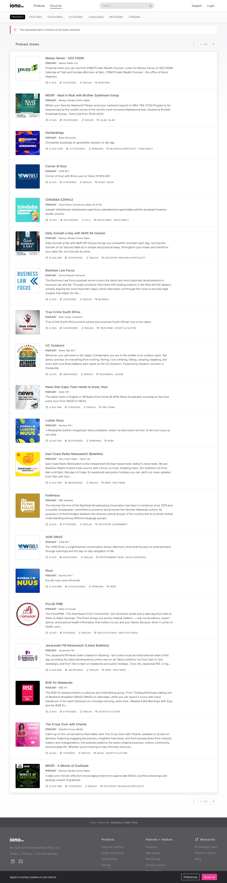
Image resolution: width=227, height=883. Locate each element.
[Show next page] (213, 44)
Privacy (27, 853)
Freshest (17, 16)
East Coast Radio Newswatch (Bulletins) (74, 454)
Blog (198, 859)
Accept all (209, 877)
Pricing (106, 865)
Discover (56, 5)
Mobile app (153, 859)
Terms (14, 853)
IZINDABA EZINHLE (59, 199)
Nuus (49, 570)
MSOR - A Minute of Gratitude (66, 765)
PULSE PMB (54, 604)
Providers (116, 16)
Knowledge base (206, 847)
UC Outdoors (54, 345)
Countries (75, 16)
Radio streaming (112, 853)
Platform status (205, 853)
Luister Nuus (54, 420)
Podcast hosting (112, 847)
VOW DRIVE (53, 537)
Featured (35, 16)
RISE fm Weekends (59, 682)
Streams (134, 16)
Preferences (190, 877)
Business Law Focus (59, 270)
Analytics (152, 847)
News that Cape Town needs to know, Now (76, 387)
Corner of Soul (55, 166)
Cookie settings (47, 853)
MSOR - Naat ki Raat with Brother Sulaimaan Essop (82, 95)
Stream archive (156, 865)
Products (39, 6)
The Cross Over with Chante (66, 724)
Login (210, 5)
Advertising (109, 859)
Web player (153, 853)
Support (197, 6)
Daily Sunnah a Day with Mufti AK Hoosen (75, 233)
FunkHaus (52, 495)
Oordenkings (54, 132)
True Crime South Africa (62, 312)
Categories (55, 16)
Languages (96, 16)
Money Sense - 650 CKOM (64, 58)
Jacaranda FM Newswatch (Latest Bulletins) (77, 645)
